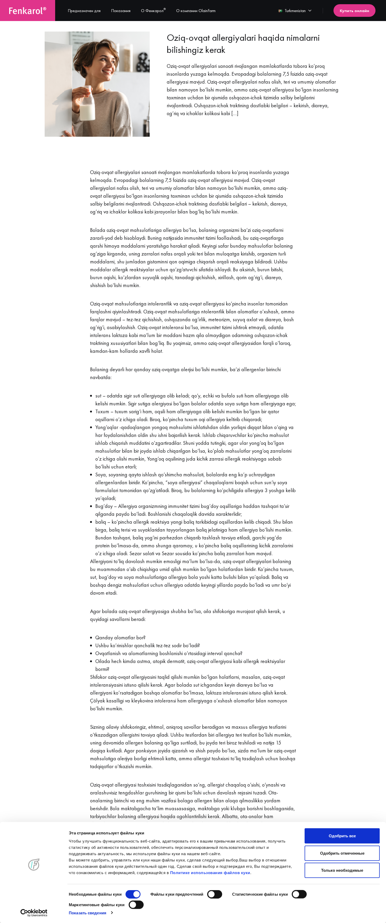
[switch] (214, 894)
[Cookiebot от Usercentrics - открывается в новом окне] (34, 913)
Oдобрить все (342, 836)
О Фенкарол (153, 10)
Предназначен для (84, 10)
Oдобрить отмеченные (342, 853)
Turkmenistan (295, 10)
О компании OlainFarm (196, 10)
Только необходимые (342, 870)
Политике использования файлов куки (210, 872)
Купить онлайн (354, 10)
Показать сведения (87, 912)
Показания (121, 10)
